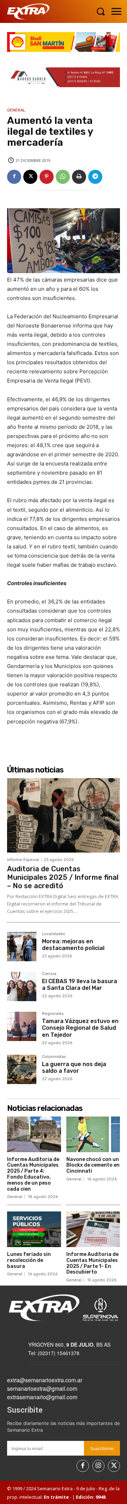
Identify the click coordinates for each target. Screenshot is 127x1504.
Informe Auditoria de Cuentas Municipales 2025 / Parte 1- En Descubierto (92, 1263)
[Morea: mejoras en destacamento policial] (21, 946)
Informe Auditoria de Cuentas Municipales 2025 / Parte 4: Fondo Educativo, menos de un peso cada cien (33, 1174)
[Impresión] (79, 177)
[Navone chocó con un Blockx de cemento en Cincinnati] (93, 1134)
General (16, 110)
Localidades (53, 934)
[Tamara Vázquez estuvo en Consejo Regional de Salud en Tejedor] (21, 1026)
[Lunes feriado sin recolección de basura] (34, 1229)
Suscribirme (102, 1448)
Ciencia (49, 974)
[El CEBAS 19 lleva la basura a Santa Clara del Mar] (21, 986)
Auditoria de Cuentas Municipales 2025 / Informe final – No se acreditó (63, 877)
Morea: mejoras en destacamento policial (73, 944)
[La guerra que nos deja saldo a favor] (21, 1069)
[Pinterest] (47, 177)
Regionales (53, 1014)
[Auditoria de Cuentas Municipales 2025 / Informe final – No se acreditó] (63, 815)
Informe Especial (23, 860)
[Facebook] (14, 177)
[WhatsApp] (63, 177)
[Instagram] (98, 1466)
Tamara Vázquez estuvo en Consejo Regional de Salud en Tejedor (80, 1028)
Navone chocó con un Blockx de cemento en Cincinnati (93, 1165)
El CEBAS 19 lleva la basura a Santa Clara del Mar (79, 984)
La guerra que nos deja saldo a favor (74, 1067)
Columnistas (54, 1057)
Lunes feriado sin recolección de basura (29, 1260)
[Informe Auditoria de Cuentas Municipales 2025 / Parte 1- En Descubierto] (93, 1229)
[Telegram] (95, 177)
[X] (30, 177)
